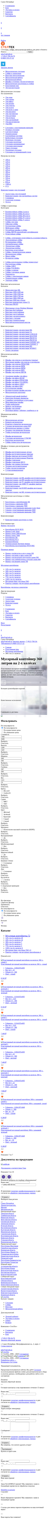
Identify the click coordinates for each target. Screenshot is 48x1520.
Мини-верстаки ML (12, 290)
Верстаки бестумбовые (14, 310)
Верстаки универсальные (15, 320)
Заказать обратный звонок (11, 1340)
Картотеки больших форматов (16, 398)
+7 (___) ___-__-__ (8, 1394)
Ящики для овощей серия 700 (16, 561)
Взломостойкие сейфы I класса (17, 212)
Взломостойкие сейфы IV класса (17, 218)
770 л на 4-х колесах (13, 577)
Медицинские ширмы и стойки (17, 428)
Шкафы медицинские (13, 436)
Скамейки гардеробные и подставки (19, 400)
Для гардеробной (11, 120)
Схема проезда (6, 1346)
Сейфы (8, 1305)
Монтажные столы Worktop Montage (19, 308)
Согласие (37, 1370)
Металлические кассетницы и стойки (19, 84)
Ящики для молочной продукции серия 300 (22, 557)
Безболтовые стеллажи (14, 138)
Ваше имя (4, 1182)
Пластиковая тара (12, 86)
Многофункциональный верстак (17, 322)
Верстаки (9, 1307)
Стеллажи (9, 1303)
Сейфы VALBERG (12, 268)
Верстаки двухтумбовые (14, 314)
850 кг (7, 182)
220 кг (7, 170)
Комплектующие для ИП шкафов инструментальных (25, 480)
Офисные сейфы (11, 224)
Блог (7, 8)
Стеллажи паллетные (13, 142)
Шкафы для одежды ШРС (15, 370)
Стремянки (9, 198)
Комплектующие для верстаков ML (18, 330)
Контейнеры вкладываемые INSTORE (20, 546)
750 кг (7, 180)
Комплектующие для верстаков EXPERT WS (22, 342)
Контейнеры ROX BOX (14, 529)
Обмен (7, 1320)
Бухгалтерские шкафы (13, 388)
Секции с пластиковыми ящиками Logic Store (22, 508)
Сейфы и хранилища (13, 73)
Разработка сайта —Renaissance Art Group (9, 1361)
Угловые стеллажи (12, 130)
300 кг (7, 172)
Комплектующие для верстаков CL (18, 332)
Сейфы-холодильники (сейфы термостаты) (21, 262)
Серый (6, 819)
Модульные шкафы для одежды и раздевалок (22, 362)
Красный (7, 817)
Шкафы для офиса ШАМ (14, 378)
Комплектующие (11, 603)
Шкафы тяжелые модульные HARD (19, 456)
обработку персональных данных (23, 1193)
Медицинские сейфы (13, 254)
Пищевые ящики (7, 549)
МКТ (5, 802)
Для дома (8, 97)
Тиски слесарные (12, 350)
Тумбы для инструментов (15, 468)
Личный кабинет (11, 1316)
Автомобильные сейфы (14, 244)
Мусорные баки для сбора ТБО (17, 581)
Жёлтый (7, 812)
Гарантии (9, 12)
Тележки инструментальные (16, 466)
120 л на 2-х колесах (13, 569)
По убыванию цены (11, 732)
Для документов (11, 114)
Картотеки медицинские (14, 440)
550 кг (7, 178)
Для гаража (9, 99)
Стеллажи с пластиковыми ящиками (19, 128)
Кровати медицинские (14, 422)
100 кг (7, 160)
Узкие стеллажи (11, 148)
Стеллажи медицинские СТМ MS (18, 438)
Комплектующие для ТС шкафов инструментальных (25, 482)
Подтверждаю (6, 1449)
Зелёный (7, 814)
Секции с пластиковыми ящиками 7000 (20, 512)
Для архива (9, 103)
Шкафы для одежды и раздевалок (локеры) (21, 360)
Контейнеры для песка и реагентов (14, 587)
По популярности (10, 728)
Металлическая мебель (14, 77)
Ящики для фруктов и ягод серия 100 (19, 553)
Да (5, 838)
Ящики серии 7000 (12, 535)
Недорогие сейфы (12, 258)
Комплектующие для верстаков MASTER (21, 336)
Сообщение (5, 1430)
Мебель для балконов (13, 406)
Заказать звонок (7, 68)
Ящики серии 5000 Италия (15, 533)
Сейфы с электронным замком (16, 276)
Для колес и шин (11, 110)
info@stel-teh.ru (6, 637)
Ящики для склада (8, 526)
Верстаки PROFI (11, 304)
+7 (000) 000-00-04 (8, 1185)
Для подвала (10, 118)
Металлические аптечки (14, 420)
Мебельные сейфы (12, 228)
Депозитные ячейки (13, 248)
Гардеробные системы (13, 136)
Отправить (5, 1197)
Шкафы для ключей (12, 408)
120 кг (7, 162)
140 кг (7, 164)
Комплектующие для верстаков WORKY (21, 348)
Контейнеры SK (11, 538)
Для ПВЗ (8, 124)
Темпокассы (10, 274)
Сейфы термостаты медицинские (18, 442)
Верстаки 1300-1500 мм (14, 294)
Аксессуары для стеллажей (15, 194)
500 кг (7, 176)
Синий (6, 821)
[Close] (2, 1384)
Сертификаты (10, 16)
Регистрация (5, 625)
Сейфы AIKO (10, 266)
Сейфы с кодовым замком (15, 272)
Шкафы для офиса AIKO (14, 384)
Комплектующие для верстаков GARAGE (21, 334)
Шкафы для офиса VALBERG (16, 382)
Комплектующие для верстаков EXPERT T (21, 344)
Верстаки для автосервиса (15, 316)
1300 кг (8, 184)
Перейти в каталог (8, 1490)
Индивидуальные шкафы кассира (18, 390)
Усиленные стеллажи (13, 150)
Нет (5, 846)
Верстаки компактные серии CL (17, 302)
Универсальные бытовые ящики (17, 544)
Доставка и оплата (12, 10)
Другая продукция (12, 88)
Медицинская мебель (13, 80)
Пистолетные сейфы (13, 264)
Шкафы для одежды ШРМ (15, 368)
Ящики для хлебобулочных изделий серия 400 (23, 559)
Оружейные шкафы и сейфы (16, 230)
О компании (10, 6)
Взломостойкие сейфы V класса (17, 220)
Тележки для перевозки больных (17, 430)
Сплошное (8, 871)
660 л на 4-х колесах (13, 575)
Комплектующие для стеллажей (13, 190)
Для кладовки (10, 116)
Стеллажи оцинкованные (15, 144)
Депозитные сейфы (12, 246)
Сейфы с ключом (11, 270)
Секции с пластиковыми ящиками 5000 (20, 510)
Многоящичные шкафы (14, 402)
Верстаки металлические (14, 75)
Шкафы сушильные (12, 460)
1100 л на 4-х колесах (13, 579)
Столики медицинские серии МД (18, 426)
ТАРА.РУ (7, 793)
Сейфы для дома (11, 222)
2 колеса (7, 880)
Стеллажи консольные (13, 146)
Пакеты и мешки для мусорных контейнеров (22, 583)
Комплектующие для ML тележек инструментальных (25, 492)
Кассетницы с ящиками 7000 (16, 506)
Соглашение (24, 1354)
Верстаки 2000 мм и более (15, 300)
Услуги (8, 202)
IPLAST (7, 791)
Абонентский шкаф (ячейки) (16, 396)
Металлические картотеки (15, 392)
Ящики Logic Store (12, 531)
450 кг (7, 174)
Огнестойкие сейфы (13, 234)
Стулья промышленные (14, 470)
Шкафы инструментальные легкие (18, 452)
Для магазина (10, 112)
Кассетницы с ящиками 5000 (16, 504)
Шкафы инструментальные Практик (19, 458)
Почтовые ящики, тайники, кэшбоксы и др (21, 410)
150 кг (7, 166)
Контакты (9, 14)
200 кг (7, 168)
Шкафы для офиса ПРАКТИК (16, 380)
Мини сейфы (10, 256)
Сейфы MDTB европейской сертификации (21, 232)
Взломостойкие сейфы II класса (17, 214)
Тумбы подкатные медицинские (17, 432)
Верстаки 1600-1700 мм (14, 296)
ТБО (5, 804)
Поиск (3, 52)
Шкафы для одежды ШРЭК (15, 372)
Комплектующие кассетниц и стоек (18, 520)
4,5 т (7, 186)
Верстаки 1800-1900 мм (14, 298)
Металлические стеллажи (15, 71)
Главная (8, 647)
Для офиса (9, 101)
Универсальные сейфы (14, 278)
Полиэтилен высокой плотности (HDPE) (19, 830)
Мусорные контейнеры (10, 565)
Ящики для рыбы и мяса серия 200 (18, 555)
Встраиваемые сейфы (13, 242)
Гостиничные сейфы (13, 226)
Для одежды (10, 105)
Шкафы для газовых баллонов (16, 464)
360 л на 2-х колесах (13, 573)
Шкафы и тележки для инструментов (19, 82)
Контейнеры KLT (12, 540)
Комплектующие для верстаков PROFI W (21, 338)
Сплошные (8, 863)
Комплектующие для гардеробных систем (21, 196)
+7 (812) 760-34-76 (8, 1338)
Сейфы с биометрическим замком (18, 252)
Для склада (9, 108)
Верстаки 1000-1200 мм (14, 292)
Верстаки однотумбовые (14, 312)
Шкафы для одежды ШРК (15, 366)
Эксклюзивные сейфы (13, 240)
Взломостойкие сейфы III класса (17, 216)
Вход (3, 623)
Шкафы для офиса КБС (14, 386)
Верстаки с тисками (13, 318)
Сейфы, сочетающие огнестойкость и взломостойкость (26, 238)
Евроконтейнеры (11, 542)
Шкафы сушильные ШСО (15, 462)
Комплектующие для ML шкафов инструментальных (25, 478)
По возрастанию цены (12, 730)
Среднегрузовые (11, 132)
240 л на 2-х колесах (13, 571)
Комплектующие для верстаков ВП (18, 346)
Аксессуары (10, 601)
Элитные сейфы (11, 280)
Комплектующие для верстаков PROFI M (21, 340)
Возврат (8, 1323)
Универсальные (11, 134)
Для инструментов (12, 122)
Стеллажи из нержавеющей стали (18, 152)
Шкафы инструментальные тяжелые (19, 454)
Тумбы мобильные (12, 404)
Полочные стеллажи (13, 140)
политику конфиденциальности (23, 1191)
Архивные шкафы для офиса (16, 376)
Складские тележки (12, 200)
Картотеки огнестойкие (14, 250)
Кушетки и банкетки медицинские (18, 424)
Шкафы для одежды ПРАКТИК (17, 364)
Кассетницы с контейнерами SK (17, 502)
